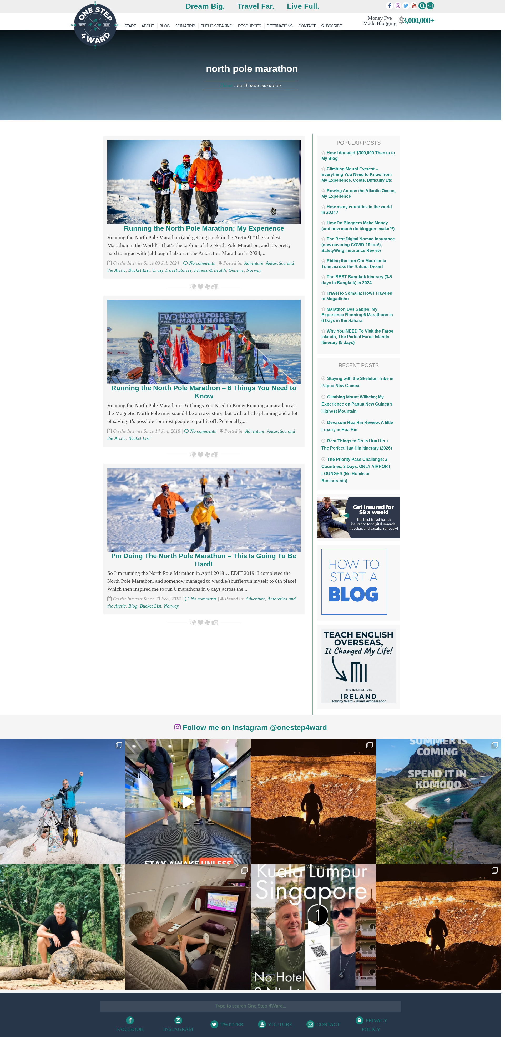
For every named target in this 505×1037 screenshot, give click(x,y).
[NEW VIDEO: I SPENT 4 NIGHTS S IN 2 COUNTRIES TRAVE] (187, 801)
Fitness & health (210, 270)
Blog (165, 26)
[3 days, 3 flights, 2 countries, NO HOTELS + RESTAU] (187, 927)
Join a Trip (185, 26)
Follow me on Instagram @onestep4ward (254, 727)
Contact (306, 26)
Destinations (279, 26)
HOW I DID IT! (396, 20)
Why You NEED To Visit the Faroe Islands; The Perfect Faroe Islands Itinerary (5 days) (357, 337)
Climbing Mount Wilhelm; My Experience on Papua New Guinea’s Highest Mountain (356, 404)
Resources (249, 26)
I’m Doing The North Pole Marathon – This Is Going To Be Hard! (204, 560)
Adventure (253, 263)
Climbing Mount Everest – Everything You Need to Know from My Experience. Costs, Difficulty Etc (356, 174)
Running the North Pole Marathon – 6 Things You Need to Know (203, 392)
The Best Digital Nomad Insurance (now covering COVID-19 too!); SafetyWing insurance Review (358, 245)
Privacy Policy (374, 1025)
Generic (236, 270)
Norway (253, 270)
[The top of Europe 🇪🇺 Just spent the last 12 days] (62, 801)
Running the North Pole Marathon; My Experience (204, 228)
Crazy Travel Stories (171, 270)
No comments (201, 263)
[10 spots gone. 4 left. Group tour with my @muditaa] (438, 801)
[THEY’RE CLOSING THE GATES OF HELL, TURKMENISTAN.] (438, 927)
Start (130, 26)
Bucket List (139, 270)
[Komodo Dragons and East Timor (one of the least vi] (62, 927)
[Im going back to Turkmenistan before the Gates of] (313, 801)
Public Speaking (216, 26)
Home (226, 85)
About (148, 26)
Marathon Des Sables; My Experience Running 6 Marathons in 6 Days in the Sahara (357, 315)
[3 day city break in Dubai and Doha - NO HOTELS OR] (313, 927)
